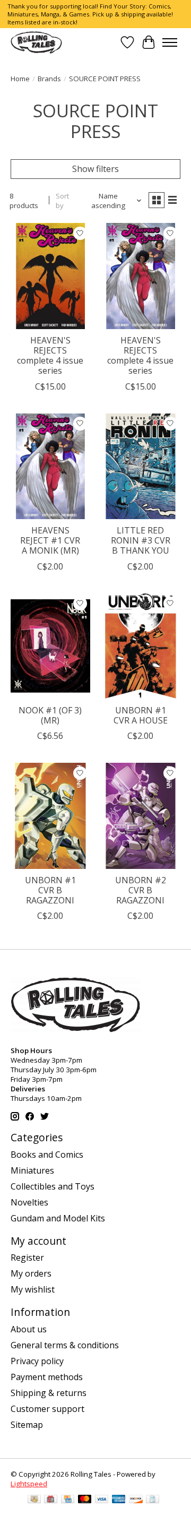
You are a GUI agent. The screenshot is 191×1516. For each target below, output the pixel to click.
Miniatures (32, 1170)
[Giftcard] (50, 1500)
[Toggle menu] (169, 42)
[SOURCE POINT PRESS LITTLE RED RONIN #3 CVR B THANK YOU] (140, 466)
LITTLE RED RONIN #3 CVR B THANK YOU (140, 540)
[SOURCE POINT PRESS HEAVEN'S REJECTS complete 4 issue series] (50, 276)
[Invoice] (152, 1500)
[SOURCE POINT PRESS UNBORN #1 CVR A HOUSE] (140, 646)
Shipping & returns (48, 1393)
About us (29, 1329)
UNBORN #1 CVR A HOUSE (141, 715)
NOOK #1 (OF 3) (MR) (50, 715)
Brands (49, 78)
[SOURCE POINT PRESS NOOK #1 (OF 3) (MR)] (50, 646)
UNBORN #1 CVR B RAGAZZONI (50, 890)
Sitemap (27, 1425)
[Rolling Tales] (36, 42)
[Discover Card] (136, 1500)
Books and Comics (47, 1154)
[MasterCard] (85, 1500)
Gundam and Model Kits (58, 1218)
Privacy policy (37, 1361)
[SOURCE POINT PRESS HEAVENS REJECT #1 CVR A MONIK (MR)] (50, 466)
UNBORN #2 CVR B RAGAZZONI (140, 890)
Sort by (62, 200)
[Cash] (34, 1500)
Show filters (95, 169)
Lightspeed (29, 1483)
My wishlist (33, 1289)
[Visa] (102, 1500)
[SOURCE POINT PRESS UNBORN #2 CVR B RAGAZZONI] (140, 815)
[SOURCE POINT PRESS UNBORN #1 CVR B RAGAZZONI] (50, 815)
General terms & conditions (65, 1345)
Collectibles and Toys (52, 1186)
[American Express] (119, 1500)
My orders (31, 1273)
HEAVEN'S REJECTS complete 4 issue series (50, 355)
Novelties (29, 1202)
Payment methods (47, 1377)
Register (27, 1257)
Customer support (47, 1409)
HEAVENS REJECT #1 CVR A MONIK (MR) (50, 540)
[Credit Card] (67, 1500)
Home (20, 78)
